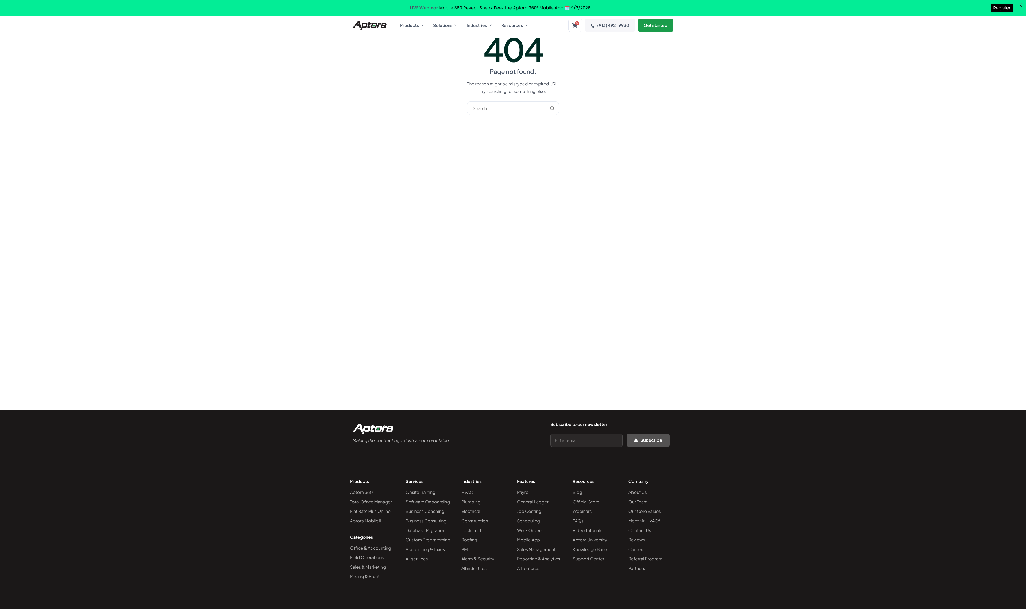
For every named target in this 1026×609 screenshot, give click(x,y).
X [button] (1020, 5)
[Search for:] (513, 108)
